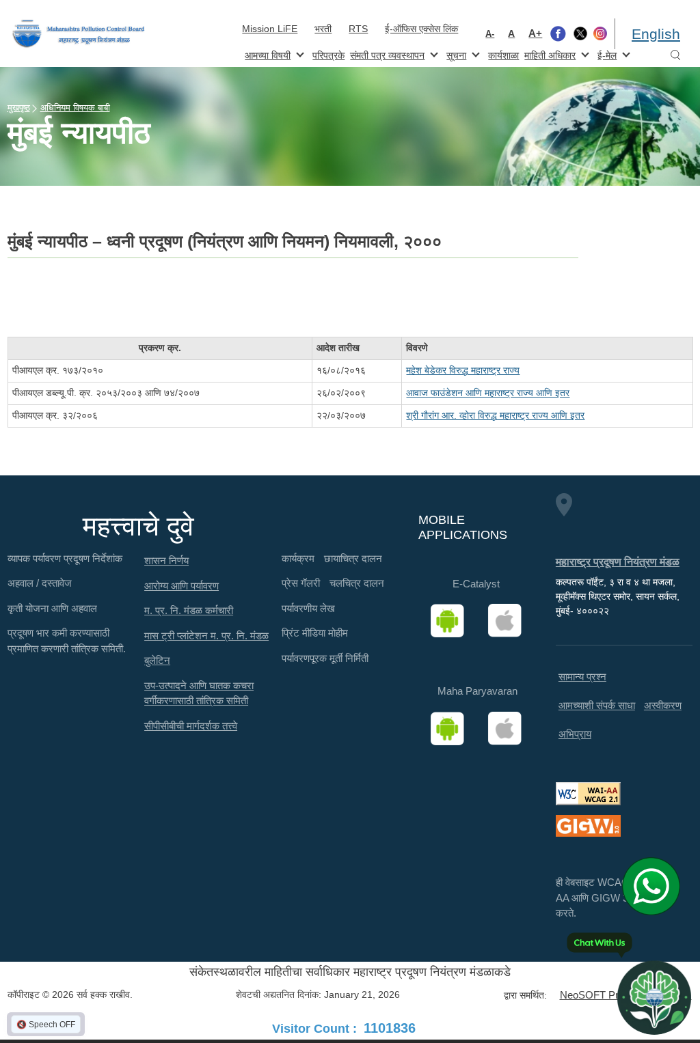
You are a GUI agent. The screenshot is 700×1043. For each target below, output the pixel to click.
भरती (323, 28)
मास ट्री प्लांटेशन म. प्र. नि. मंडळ (206, 635)
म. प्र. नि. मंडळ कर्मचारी (188, 610)
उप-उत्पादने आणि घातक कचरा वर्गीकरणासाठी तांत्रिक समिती (199, 693)
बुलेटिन (157, 660)
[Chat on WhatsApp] (656, 886)
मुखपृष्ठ (19, 107)
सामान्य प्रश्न (582, 676)
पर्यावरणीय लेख (308, 608)
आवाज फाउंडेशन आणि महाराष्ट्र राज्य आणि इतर (487, 392)
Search (675, 56)
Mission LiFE (269, 28)
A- (489, 34)
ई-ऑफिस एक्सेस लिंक (421, 28)
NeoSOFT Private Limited (617, 995)
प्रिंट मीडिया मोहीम (315, 633)
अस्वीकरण (663, 705)
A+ (535, 33)
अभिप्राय (574, 734)
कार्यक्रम (298, 558)
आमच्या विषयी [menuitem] (266, 54)
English (656, 34)
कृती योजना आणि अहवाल (52, 608)
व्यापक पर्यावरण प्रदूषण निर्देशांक (65, 558)
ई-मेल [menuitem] (606, 54)
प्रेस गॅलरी (301, 583)
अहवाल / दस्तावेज (40, 583)
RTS (358, 28)
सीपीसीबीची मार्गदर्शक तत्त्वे (190, 726)
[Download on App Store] (509, 621)
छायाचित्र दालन (353, 558)
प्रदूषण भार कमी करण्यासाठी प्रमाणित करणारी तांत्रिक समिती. (67, 640)
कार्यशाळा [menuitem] (503, 55)
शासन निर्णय (166, 560)
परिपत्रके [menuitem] (328, 55)
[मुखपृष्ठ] (78, 34)
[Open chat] (654, 997)
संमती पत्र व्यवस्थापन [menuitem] (386, 54)
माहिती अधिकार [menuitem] (549, 54)
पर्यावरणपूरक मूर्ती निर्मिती (325, 658)
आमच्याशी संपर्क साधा (596, 705)
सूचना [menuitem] (455, 54)
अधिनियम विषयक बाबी (75, 107)
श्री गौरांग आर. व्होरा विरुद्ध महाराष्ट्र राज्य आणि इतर (495, 415)
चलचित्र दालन (356, 583)
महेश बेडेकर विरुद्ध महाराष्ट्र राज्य (463, 370)
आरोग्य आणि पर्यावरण (181, 586)
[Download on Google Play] (452, 621)
